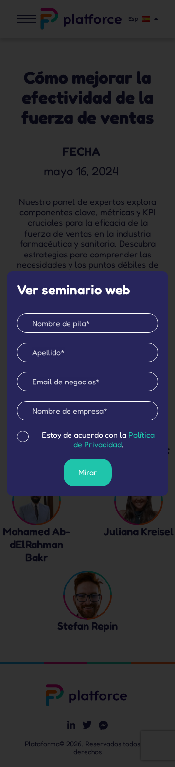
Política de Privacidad (114, 439)
